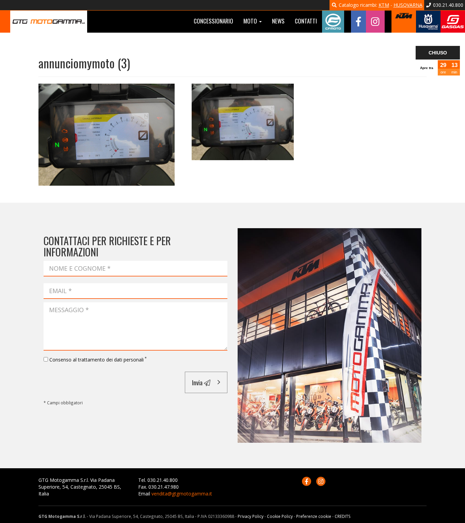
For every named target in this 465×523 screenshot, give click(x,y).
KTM (384, 5)
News (278, 21)
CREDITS (343, 516)
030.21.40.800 (447, 5)
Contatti (306, 21)
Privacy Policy (250, 516)
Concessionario (213, 21)
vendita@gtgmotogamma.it (181, 493)
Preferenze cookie (313, 516)
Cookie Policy (280, 516)
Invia (198, 382)
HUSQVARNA (408, 5)
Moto (250, 21)
